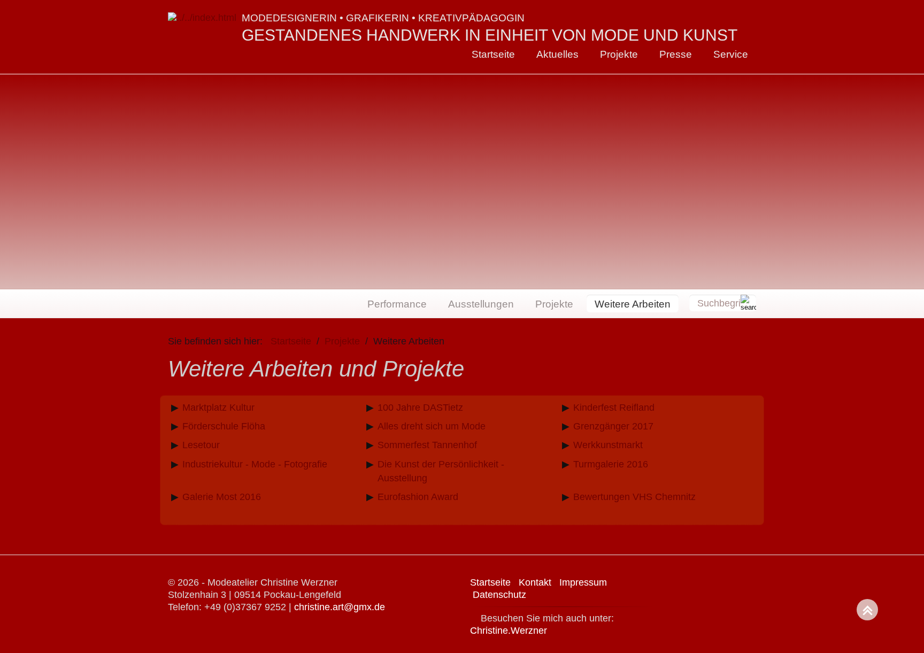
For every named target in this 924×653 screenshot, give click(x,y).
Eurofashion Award (418, 496)
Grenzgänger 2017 (613, 426)
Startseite (493, 54)
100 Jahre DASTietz (420, 407)
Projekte (619, 54)
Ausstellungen (481, 304)
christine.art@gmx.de (339, 607)
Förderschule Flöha (223, 426)
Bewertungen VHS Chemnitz (634, 496)
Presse (675, 54)
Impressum (583, 582)
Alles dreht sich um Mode (432, 426)
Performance (397, 304)
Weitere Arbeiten (633, 304)
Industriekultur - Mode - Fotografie (254, 464)
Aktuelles (557, 54)
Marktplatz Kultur (218, 407)
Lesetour (201, 445)
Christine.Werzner (508, 630)
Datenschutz (499, 594)
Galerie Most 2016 (221, 496)
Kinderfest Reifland (613, 407)
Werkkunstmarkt (608, 445)
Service (730, 54)
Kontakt (535, 582)
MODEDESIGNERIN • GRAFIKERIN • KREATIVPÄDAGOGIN (383, 18)
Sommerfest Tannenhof (427, 445)
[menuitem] (493, 54)
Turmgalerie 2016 (610, 464)
